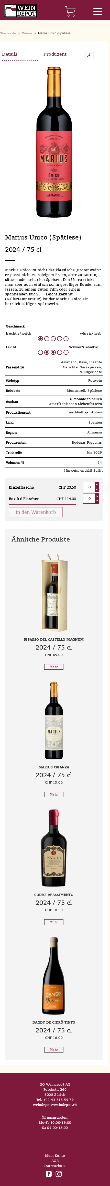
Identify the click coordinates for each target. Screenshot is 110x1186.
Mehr (54, 667)
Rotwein (95, 380)
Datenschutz (54, 1166)
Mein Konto (55, 1155)
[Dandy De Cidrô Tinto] (54, 975)
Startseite (8, 33)
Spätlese (94, 390)
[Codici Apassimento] (54, 848)
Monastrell (76, 390)
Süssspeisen (90, 367)
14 (100, 462)
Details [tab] (10, 54)
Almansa (94, 432)
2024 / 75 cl (54, 647)
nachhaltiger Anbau (85, 412)
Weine (27, 33)
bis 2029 (94, 452)
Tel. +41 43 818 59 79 (55, 1100)
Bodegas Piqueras (87, 442)
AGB (55, 1161)
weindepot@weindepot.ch (55, 1105)
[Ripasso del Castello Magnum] (54, 592)
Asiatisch (69, 362)
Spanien (95, 422)
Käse (83, 362)
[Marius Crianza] (54, 720)
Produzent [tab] (55, 54)
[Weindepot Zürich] (20, 11)
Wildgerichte (91, 372)
